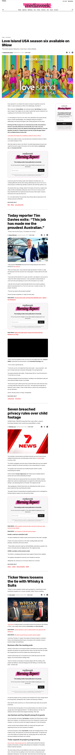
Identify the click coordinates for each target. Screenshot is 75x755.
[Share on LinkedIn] (72, 52)
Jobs (48, 9)
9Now (12, 204)
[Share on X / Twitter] (69, 52)
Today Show (11, 398)
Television (7, 37)
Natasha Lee (12, 426)
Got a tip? (65, 1)
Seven (9, 566)
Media (19, 9)
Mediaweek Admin (8, 52)
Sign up (41, 170)
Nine (9, 204)
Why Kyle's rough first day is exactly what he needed (27, 634)
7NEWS (39, 458)
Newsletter (70, 1)
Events (38, 9)
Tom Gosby (12, 595)
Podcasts (43, 9)
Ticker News (11, 624)
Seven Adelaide (21, 566)
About (51, 9)
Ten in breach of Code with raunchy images (25, 531)
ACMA (27, 566)
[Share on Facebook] (67, 52)
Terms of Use (30, 174)
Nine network (16, 266)
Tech (35, 9)
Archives (56, 9)
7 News (14, 566)
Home (3, 37)
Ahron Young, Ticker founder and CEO (17, 743)
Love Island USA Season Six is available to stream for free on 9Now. (24, 135)
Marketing (30, 9)
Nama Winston (13, 235)
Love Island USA (19, 204)
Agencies (24, 9)
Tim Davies (18, 398)
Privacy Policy (38, 174)
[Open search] (72, 10)
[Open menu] (3, 10)
